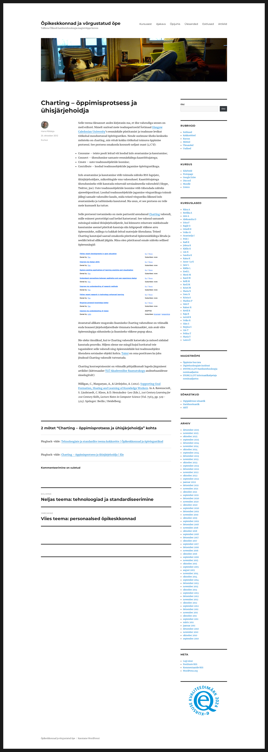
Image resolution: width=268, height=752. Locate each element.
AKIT (185, 407)
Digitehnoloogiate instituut (196, 365)
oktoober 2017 (190, 541)
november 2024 (191, 446)
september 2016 (191, 557)
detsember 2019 (191, 511)
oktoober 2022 (190, 475)
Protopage (188, 174)
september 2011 (190, 619)
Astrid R (187, 317)
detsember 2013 (191, 583)
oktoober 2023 (190, 462)
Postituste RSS (190, 664)
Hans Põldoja (47, 131)
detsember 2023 (191, 456)
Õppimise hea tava (192, 362)
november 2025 (191, 433)
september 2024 (191, 452)
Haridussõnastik (191, 404)
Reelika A (187, 213)
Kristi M (187, 288)
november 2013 (190, 586)
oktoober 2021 (190, 492)
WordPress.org (190, 671)
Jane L (186, 265)
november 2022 (191, 472)
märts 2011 (188, 622)
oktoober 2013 (190, 589)
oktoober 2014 (190, 576)
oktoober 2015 (190, 563)
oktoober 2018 (190, 531)
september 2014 (191, 580)
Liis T (185, 330)
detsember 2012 (191, 596)
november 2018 (190, 527)
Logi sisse (188, 661)
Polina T (187, 333)
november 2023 (190, 459)
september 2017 (191, 544)
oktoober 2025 (190, 436)
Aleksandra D (189, 219)
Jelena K (187, 245)
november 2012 (190, 599)
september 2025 (191, 439)
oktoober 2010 (190, 635)
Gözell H (187, 229)
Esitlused (208, 24)
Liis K (185, 252)
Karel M (187, 278)
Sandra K (187, 255)
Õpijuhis (175, 24)
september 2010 (191, 638)
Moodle (186, 184)
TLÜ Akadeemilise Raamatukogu (125, 370)
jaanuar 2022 (189, 482)
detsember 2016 (191, 547)
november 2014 (190, 573)
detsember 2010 (191, 629)
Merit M (187, 274)
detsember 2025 (191, 430)
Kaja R (186, 314)
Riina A (186, 209)
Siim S (186, 323)
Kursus (44, 140)
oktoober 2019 (190, 518)
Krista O (187, 297)
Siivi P (186, 304)
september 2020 (191, 508)
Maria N (187, 291)
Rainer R (187, 307)
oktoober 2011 (190, 616)
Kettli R (186, 310)
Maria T (187, 336)
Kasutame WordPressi (89, 738)
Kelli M (186, 281)
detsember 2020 (191, 498)
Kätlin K (187, 248)
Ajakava (161, 24)
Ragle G (186, 226)
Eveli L (186, 271)
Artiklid (222, 24)
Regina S (187, 327)
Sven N (186, 294)
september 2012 (191, 606)
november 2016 (190, 550)
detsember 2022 (191, 469)
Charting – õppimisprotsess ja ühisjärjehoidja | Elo (92, 454)
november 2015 (190, 560)
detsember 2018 (191, 524)
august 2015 (189, 570)
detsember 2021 (191, 485)
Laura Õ (186, 340)
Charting (154, 214)
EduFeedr (187, 171)
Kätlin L (187, 268)
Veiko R (186, 320)
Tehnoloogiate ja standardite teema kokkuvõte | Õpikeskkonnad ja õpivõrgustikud (112, 441)
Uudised (187, 148)
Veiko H (187, 232)
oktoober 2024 (190, 449)
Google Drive (189, 177)
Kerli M (186, 284)
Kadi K (186, 242)
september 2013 (191, 593)
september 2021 (191, 495)
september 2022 (191, 479)
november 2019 (190, 514)
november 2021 (190, 488)
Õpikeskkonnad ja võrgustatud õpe (81, 23)
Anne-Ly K (188, 261)
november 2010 (190, 632)
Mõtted (186, 142)
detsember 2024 (191, 443)
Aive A (186, 216)
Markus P (187, 301)
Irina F (186, 222)
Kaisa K (186, 258)
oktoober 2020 (190, 505)
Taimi (125, 353)
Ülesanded (191, 24)
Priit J (185, 239)
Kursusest (145, 24)
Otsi (183, 104)
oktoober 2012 (190, 603)
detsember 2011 (190, 609)
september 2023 (191, 466)
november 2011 (190, 612)
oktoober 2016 (190, 554)
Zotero (186, 187)
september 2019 (191, 521)
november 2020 (191, 501)
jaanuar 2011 (189, 625)
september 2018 (191, 534)
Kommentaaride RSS (193, 667)
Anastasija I (188, 235)
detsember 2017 (191, 537)
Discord (187, 180)
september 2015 (191, 567)
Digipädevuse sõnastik (194, 401)
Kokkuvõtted (189, 135)
